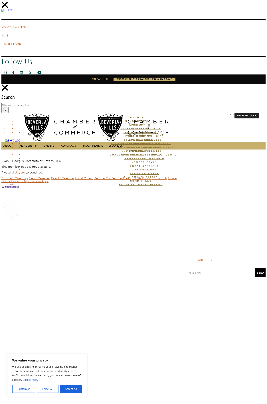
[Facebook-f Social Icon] (13, 72)
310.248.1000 (100, 79)
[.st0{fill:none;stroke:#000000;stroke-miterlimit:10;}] (232, 116)
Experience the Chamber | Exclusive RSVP (144, 79)
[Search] (4, 90)
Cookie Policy (30, 379)
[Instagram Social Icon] (6, 72)
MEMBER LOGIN (246, 115)
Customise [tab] (23, 389)
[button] (144, 162)
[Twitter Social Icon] (31, 72)
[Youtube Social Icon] (39, 72)
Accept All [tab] (71, 389)
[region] (47, 375)
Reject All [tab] (47, 389)
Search (8, 97)
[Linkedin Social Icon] (22, 72)
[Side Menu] (4, 7)
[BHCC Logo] (7, 10)
